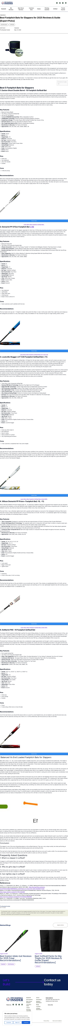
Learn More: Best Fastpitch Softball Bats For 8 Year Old (34, 354)
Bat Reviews (11, 8)
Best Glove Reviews (21, 8)
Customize (8, 1022)
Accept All (26, 1022)
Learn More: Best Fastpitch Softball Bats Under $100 (34, 627)
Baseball (3, 9)
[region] (17, 1018)
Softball (55, 9)
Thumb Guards (63, 8)
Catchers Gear (31, 8)
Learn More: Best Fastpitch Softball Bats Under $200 (34, 499)
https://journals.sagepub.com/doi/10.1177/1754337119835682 (16, 896)
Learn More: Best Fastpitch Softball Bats (34, 224)
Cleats (39, 9)
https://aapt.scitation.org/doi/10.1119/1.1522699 (12, 892)
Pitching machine (47, 8)
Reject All (17, 1022)
